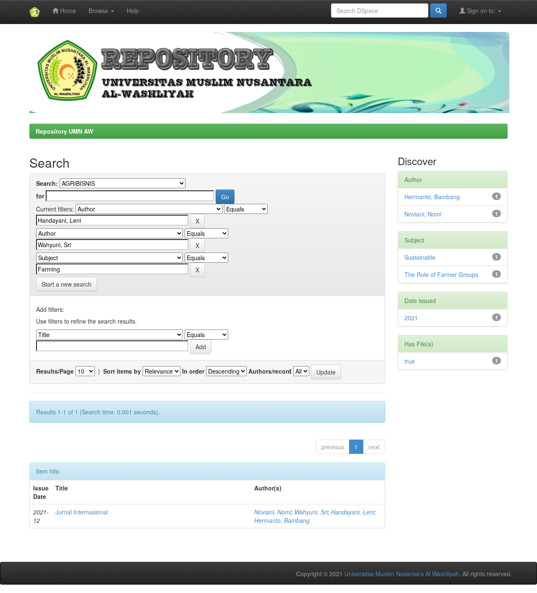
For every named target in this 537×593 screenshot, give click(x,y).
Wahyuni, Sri (311, 512)
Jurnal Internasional (81, 512)
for (40, 196)
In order (193, 371)
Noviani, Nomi (272, 512)
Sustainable (419, 257)
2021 (411, 318)
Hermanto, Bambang (282, 520)
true (409, 361)
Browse (99, 10)
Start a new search (66, 284)
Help (133, 10)
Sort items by (122, 371)
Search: (47, 183)
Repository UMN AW (64, 131)
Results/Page (55, 371)
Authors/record (270, 371)
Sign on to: (481, 10)
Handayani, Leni (352, 512)
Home (67, 10)
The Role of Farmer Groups (441, 274)
